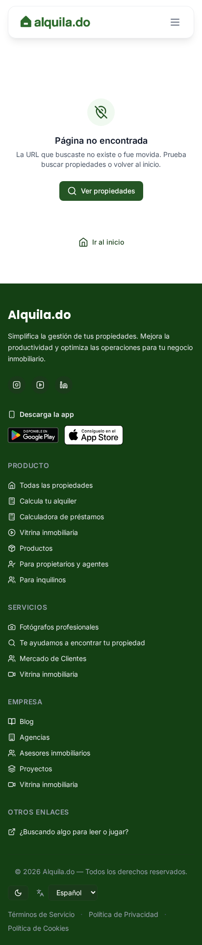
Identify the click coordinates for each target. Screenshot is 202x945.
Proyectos (36, 768)
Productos (36, 548)
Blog (27, 721)
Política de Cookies (38, 928)
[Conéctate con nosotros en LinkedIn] (64, 385)
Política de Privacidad (123, 914)
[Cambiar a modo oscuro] (18, 892)
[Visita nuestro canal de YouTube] (40, 385)
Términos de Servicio (41, 914)
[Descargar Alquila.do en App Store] (93, 435)
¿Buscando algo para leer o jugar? (74, 831)
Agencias (35, 737)
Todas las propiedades (56, 485)
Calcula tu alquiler (48, 501)
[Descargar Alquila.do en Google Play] (33, 435)
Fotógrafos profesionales (59, 627)
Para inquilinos (43, 579)
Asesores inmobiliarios (55, 753)
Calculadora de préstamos (62, 516)
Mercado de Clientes (53, 658)
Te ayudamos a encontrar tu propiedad (82, 642)
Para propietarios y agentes (64, 564)
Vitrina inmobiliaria (49, 532)
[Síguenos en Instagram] (16, 385)
